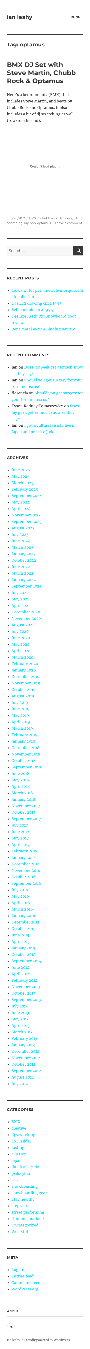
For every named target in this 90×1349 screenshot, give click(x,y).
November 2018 (26, 754)
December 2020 (26, 612)
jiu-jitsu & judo (25, 1167)
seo (15, 1180)
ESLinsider (21, 1141)
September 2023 (27, 521)
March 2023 (22, 547)
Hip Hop (19, 1154)
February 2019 (25, 734)
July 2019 (20, 702)
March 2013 (22, 1032)
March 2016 (22, 909)
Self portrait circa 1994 (32, 309)
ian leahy (19, 17)
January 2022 (24, 579)
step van (19, 1205)
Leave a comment (68, 223)
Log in (17, 1269)
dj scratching (23, 1134)
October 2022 (24, 560)
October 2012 (24, 1064)
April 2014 (21, 973)
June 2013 (20, 1012)
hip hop (30, 223)
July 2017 (20, 825)
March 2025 (22, 482)
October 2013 (23, 993)
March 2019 (22, 728)
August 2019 (23, 696)
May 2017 (20, 838)
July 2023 (20, 534)
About (12, 1311)
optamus (44, 223)
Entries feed (22, 1276)
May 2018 (20, 780)
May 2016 (20, 896)
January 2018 (23, 799)
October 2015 (24, 928)
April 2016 (21, 902)
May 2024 (21, 502)
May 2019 (20, 715)
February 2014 (24, 980)
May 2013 (20, 1019)
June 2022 (21, 566)
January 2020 (24, 670)
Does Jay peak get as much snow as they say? (45, 412)
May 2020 (21, 644)
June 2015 (20, 935)
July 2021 (20, 592)
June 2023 (21, 541)
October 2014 (24, 954)
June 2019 (21, 709)
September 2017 (26, 818)
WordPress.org (25, 1289)
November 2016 (26, 870)
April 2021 (21, 605)
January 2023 (24, 554)
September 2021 (26, 586)
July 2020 (20, 631)
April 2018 (21, 786)
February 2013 (24, 1038)
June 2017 (20, 831)
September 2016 (26, 883)
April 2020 (21, 650)
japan (17, 1160)
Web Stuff (21, 1231)
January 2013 (23, 1045)
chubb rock (48, 218)
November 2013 (26, 986)
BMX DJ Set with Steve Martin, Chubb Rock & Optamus (41, 73)
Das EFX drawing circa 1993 (36, 303)
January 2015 (23, 948)
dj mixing (66, 218)
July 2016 (20, 889)
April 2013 (21, 1025)
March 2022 (22, 573)
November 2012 (26, 1057)
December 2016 (26, 864)
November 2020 (26, 618)
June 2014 (20, 967)
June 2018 (20, 773)
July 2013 (20, 1006)
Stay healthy (23, 1199)
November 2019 (26, 683)
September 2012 (26, 1070)
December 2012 (25, 1051)
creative (19, 1128)
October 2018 (24, 760)
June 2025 (21, 470)
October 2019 (24, 689)
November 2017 (26, 805)
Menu (75, 17)
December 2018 (25, 747)
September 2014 (26, 961)
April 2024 (21, 508)
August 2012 (23, 1077)
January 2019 (23, 741)
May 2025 (21, 476)
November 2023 (26, 515)
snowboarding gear (29, 1192)
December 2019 (26, 676)
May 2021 (20, 599)
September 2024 (27, 495)
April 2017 (21, 844)
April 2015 (21, 941)
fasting (18, 1147)
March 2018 (22, 793)
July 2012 (20, 1083)
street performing (28, 1212)
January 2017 (23, 857)
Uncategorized (25, 1225)
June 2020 (21, 638)
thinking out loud (28, 1218)
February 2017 (24, 851)
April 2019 (21, 721)
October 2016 (24, 877)
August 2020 (23, 625)
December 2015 (25, 922)
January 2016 (23, 915)
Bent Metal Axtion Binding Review (43, 329)
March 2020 (22, 657)
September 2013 (26, 999)
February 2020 (25, 663)
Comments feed (26, 1282)
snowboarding (25, 1186)
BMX (32, 218)
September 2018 (26, 767)
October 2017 (23, 812)
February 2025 (25, 489)
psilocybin (21, 1173)
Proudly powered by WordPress (47, 1340)
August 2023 (23, 528)
